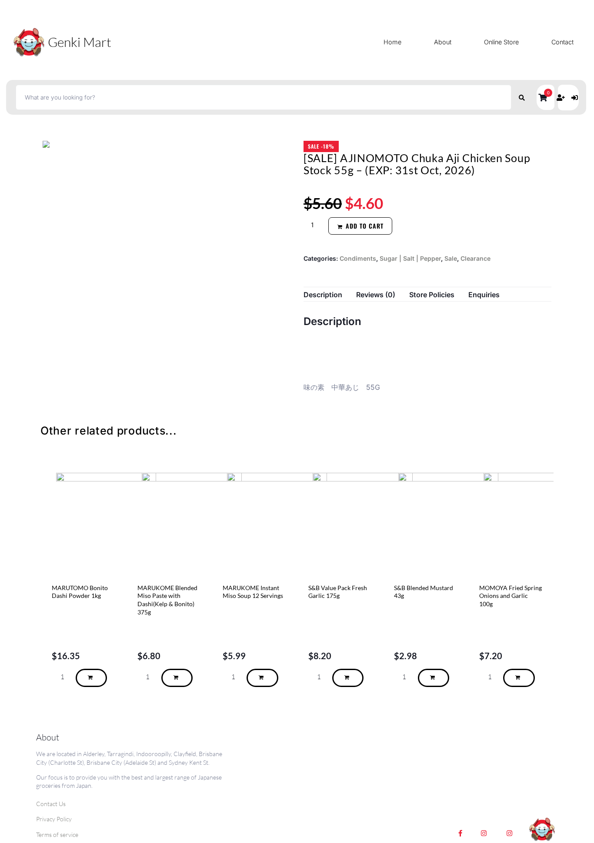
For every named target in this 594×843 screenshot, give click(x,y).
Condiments (358, 258)
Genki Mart (79, 42)
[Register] (562, 97)
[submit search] (522, 97)
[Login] (575, 97)
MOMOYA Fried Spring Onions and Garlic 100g (510, 596)
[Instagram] (484, 833)
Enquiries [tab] (484, 294)
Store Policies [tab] (431, 294)
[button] (546, 97)
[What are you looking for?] (263, 97)
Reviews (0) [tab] (375, 294)
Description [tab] (323, 294)
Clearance (476, 258)
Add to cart (365, 225)
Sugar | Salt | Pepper (410, 258)
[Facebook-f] (460, 833)
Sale (450, 258)
